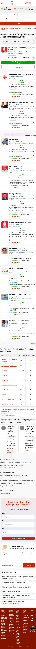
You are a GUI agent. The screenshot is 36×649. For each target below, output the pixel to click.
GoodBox (3, 640)
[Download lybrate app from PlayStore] (32, 629)
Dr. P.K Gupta (14, 139)
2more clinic (13, 208)
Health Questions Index (18, 623)
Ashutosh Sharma (6, 389)
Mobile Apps (25, 621)
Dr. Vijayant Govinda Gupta (19, 294)
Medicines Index (18, 635)
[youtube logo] (32, 621)
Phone (3, 520)
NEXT (32, 343)
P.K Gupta (4, 370)
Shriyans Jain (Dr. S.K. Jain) (9, 366)
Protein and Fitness (3, 621)
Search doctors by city (11, 616)
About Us (25, 615)
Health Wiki (17, 616)
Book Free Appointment (28, 3)
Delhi (5, 28)
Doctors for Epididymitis (21, 28)
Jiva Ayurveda (5, 394)
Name (3, 513)
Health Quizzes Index (18, 627)
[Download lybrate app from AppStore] (32, 631)
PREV (3, 343)
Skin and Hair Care (3, 624)
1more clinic (13, 89)
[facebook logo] (32, 614)
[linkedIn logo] (32, 618)
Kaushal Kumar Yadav (7, 404)
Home (1, 28)
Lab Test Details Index (18, 642)
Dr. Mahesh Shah (15, 166)
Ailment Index (18, 638)
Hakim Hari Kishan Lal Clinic (17, 49)
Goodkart (3, 615)
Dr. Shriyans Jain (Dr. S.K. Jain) (21, 102)
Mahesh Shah (5, 375)
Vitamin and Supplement (4, 618)
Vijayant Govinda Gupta (7, 399)
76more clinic (13, 282)
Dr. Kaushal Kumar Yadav (19, 321)
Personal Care (3, 636)
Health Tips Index (18, 619)
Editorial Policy (25, 630)
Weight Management (4, 630)
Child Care (3, 638)
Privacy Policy (25, 627)
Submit (29, 565)
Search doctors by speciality (11, 626)
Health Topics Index (17, 632)
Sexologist (11, 28)
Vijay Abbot (4, 380)
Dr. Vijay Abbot (15, 194)
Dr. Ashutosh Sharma (17, 248)
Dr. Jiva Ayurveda (16, 269)
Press (24, 632)
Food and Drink (3, 633)
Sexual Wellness (3, 627)
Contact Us (26, 617)
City (3, 528)
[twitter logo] (32, 616)
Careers (25, 618)
